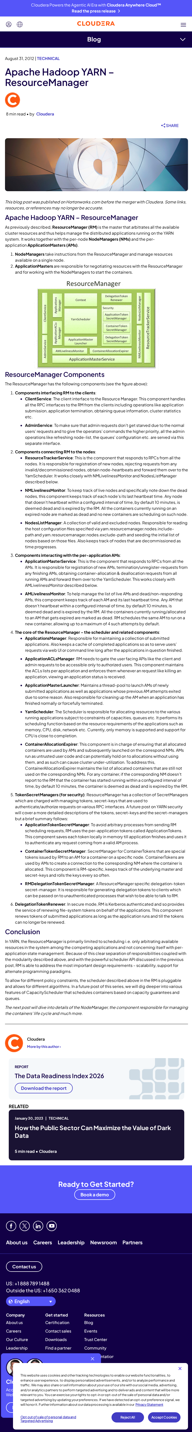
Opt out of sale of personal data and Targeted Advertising (48, 1419)
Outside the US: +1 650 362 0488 (43, 1290)
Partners (132, 1242)
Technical (48, 58)
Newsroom (103, 1242)
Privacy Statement (149, 1405)
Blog (94, 39)
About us (17, 1242)
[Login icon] (9, 24)
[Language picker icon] (19, 24)
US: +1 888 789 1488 (28, 1283)
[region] (100, 1396)
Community (95, 1348)
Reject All (127, 1417)
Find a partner (58, 1348)
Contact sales (58, 1331)
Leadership (71, 1242)
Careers (42, 1242)
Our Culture (17, 1339)
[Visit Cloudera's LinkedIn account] (38, 1226)
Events (90, 1331)
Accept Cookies (164, 1417)
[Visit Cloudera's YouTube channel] (51, 1226)
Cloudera (45, 113)
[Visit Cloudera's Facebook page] (11, 1226)
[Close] (180, 1368)
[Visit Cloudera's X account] (25, 1226)
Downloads (56, 1339)
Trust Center (95, 1339)
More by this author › (44, 1046)
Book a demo (94, 1194)
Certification (57, 1322)
